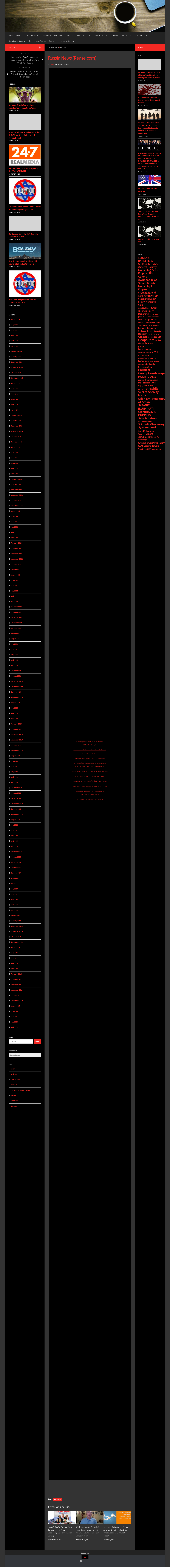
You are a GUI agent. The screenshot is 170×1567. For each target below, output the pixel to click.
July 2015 (14, 1011)
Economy (52, 41)
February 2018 (16, 851)
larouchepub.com (145, 349)
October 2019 (16, 745)
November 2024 (17, 431)
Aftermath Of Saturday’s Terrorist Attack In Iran (89, 776)
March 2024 (15, 474)
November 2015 (17, 990)
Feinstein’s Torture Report (21, 1090)
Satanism (80, 35)
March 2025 (15, 410)
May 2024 (14, 463)
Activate (14, 1069)
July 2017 (14, 889)
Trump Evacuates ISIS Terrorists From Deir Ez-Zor (89, 758)
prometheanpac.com (148, 380)
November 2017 (17, 867)
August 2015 (15, 1006)
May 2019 (14, 772)
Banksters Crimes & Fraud (98, 35)
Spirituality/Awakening (151, 424)
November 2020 (17, 687)
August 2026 (15, 319)
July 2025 (14, 389)
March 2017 (15, 910)
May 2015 (14, 1022)
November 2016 (17, 931)
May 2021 (14, 655)
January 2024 (16, 484)
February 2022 (16, 607)
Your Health (144, 448)
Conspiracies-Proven (141, 35)
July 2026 (14, 325)
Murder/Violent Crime (147, 358)
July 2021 (14, 644)
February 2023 (16, 543)
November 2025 (17, 367)
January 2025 (16, 420)
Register (14, 1106)
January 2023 (16, 548)
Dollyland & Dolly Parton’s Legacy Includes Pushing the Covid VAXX (22, 106)
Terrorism (150, 431)
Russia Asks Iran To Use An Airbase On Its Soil (89, 799)
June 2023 (14, 522)
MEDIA (154, 352)
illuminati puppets (146, 345)
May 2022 (14, 591)
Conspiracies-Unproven (17, 41)
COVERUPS (126, 35)
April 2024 (14, 468)
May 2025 (14, 399)
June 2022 (14, 585)
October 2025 (16, 373)
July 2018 (14, 825)
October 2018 (16, 809)
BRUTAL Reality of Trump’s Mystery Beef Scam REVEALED (23, 169)
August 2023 (15, 511)
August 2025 (15, 383)
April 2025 (14, 404)
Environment (153, 334)
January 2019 (16, 793)
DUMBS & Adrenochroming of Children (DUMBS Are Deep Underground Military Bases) (24, 135)
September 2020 (17, 697)
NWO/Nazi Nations (152, 361)
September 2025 (17, 378)
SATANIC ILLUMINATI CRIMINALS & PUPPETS (147, 410)
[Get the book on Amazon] (39, 47)
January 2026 (16, 357)
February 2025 (16, 415)
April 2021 (14, 660)
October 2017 (16, 873)
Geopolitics (46, 35)
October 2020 (16, 692)
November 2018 (17, 804)
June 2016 (14, 958)
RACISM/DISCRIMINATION (147, 383)
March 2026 (15, 346)
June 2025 (14, 394)
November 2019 (17, 740)
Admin (52, 64)
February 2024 (16, 479)
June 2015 (14, 1016)
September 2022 (17, 569)
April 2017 (14, 905)
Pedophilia (142, 364)
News (142, 361)
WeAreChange (151, 440)
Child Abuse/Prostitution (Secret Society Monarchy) (147, 309)
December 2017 (17, 862)
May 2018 (14, 836)
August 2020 (15, 702)
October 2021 (16, 628)
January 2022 (16, 612)
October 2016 (16, 937)
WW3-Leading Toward (148, 445)
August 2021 (15, 639)
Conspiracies (16, 1079)
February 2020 (16, 724)
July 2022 (14, 580)
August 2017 (15, 883)
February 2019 (16, 788)
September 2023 (17, 506)
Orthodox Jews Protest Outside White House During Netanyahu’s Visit (25, 208)
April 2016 (14, 963)
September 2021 (17, 633)
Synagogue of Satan (147, 428)
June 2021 (14, 649)
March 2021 (15, 665)
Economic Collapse (67, 41)
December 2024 (17, 426)
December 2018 (17, 798)
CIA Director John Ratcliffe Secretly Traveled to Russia (23, 235)
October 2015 (16, 995)
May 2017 (14, 899)
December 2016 (17, 926)
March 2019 (15, 782)
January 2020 (16, 729)
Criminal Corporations (147, 319)
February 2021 (16, 671)
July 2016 (14, 953)
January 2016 (16, 979)
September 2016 (17, 942)
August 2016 (15, 947)
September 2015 (17, 1000)
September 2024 (17, 442)
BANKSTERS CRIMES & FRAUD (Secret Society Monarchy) (148, 265)
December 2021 (17, 617)
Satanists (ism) (147, 418)
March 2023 (15, 538)
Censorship (115, 35)
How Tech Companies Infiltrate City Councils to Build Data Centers (23, 262)
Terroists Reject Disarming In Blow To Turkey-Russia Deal (89, 771)
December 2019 (17, 734)
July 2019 (14, 761)
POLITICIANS (147, 376)
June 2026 (14, 330)
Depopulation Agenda (37, 41)
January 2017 (16, 921)
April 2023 (14, 532)
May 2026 (14, 335)
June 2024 (14, 458)
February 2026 (16, 351)
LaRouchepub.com (144, 352)
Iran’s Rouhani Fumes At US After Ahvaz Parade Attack (90, 781)
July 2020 (14, 708)
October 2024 (16, 436)
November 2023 (17, 495)
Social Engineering (145, 421)
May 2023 (14, 527)
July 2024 (14, 452)
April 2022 (14, 596)
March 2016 (15, 969)
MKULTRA (70, 35)
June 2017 (14, 894)
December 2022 (17, 553)
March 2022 (15, 601)
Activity (14, 1074)
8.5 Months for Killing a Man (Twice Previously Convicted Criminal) (149, 100)
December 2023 (17, 490)
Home (11, 35)
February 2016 (16, 974)
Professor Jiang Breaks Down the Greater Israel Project (22, 301)
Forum (13, 1095)
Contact (14, 1085)
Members (14, 1101)
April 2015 (14, 1027)
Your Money (156, 449)
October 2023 (16, 500)
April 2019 (14, 777)
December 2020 (17, 681)
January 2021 (16, 676)
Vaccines (141, 434)
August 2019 (15, 756)
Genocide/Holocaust (149, 336)
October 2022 (16, 564)
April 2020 (14, 713)
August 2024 (15, 447)
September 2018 (17, 814)
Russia (63, 47)
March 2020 (15, 718)
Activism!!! (20, 35)
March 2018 (15, 846)
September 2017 (17, 878)
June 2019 (14, 766)
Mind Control (58, 35)
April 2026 (14, 341)
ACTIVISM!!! (144, 257)
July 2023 (14, 516)
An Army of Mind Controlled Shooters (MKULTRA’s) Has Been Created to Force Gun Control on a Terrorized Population (148, 128)
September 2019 (17, 750)
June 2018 (14, 830)
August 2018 (15, 820)
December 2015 (17, 985)
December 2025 (17, 362)
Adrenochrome (33, 35)
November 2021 (17, 623)
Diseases (156, 325)
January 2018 (16, 857)
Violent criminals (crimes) (147, 435)
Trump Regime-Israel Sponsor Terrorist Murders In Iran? (89, 786)
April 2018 (14, 841)
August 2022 (15, 575)
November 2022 (17, 559)
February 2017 (16, 915)
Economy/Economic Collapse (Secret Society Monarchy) (149, 331)
